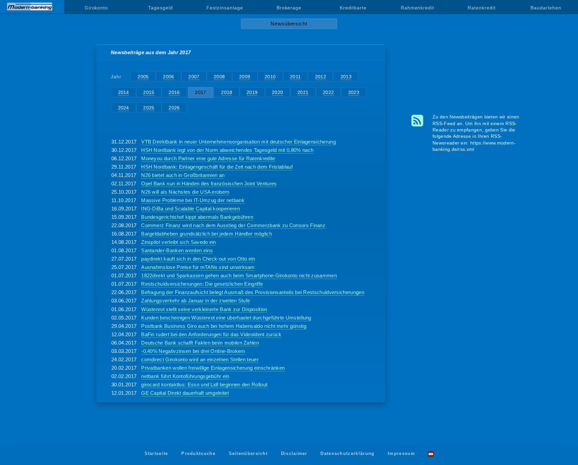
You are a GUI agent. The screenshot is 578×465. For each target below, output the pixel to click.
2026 (174, 107)
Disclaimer (294, 453)
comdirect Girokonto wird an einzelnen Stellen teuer (200, 359)
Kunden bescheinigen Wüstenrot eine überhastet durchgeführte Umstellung (226, 317)
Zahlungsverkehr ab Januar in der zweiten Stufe (195, 300)
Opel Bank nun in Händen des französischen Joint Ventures (209, 183)
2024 (123, 107)
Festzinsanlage (224, 7)
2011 (295, 76)
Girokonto (96, 7)
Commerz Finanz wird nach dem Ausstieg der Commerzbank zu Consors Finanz (233, 225)
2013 (346, 76)
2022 (328, 92)
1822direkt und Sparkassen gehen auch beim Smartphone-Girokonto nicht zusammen (239, 275)
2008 (219, 76)
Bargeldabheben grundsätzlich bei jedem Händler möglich (206, 234)
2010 (270, 76)
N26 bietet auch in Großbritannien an (182, 175)
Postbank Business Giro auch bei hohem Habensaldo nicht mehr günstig (223, 326)
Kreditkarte (353, 7)
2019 (252, 92)
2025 (148, 107)
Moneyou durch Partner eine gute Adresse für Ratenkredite (208, 158)
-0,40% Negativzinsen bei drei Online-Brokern (193, 351)
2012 (320, 76)
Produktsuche (198, 453)
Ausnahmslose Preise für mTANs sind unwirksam (198, 267)
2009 (244, 76)
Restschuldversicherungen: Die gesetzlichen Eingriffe (202, 284)
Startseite (156, 453)
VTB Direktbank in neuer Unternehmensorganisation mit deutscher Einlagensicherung (238, 142)
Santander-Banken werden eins (177, 250)
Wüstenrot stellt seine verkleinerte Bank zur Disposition (204, 309)
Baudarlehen (546, 7)
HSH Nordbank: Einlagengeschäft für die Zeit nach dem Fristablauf (217, 167)
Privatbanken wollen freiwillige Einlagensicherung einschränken (213, 368)
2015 (148, 92)
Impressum (401, 453)
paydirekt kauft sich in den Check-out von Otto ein (198, 259)
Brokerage (289, 7)
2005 (143, 76)
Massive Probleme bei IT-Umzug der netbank (193, 200)
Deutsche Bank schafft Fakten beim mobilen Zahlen (200, 343)
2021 (302, 92)
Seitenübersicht (248, 453)
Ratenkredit (481, 7)
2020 (277, 92)
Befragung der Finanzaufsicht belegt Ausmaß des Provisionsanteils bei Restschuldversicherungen (252, 292)
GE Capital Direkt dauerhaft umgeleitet (185, 393)
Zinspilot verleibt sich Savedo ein (178, 242)
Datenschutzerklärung (347, 453)
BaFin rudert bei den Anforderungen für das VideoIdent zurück (211, 334)
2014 (123, 92)
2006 (168, 76)
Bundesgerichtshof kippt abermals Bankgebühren (197, 217)
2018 (226, 92)
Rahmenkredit (417, 7)
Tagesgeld (160, 7)
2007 (193, 76)
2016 (174, 92)
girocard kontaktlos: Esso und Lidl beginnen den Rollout (204, 384)
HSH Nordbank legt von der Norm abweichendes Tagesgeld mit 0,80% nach (227, 150)
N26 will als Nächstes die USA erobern (185, 192)
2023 (353, 92)
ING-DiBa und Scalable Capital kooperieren (190, 208)
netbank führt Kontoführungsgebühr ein (185, 376)
